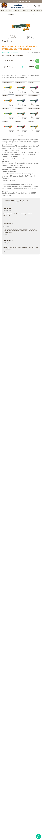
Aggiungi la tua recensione (13, 203)
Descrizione (21, 135)
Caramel (11, 14)
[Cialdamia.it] (4, 6)
